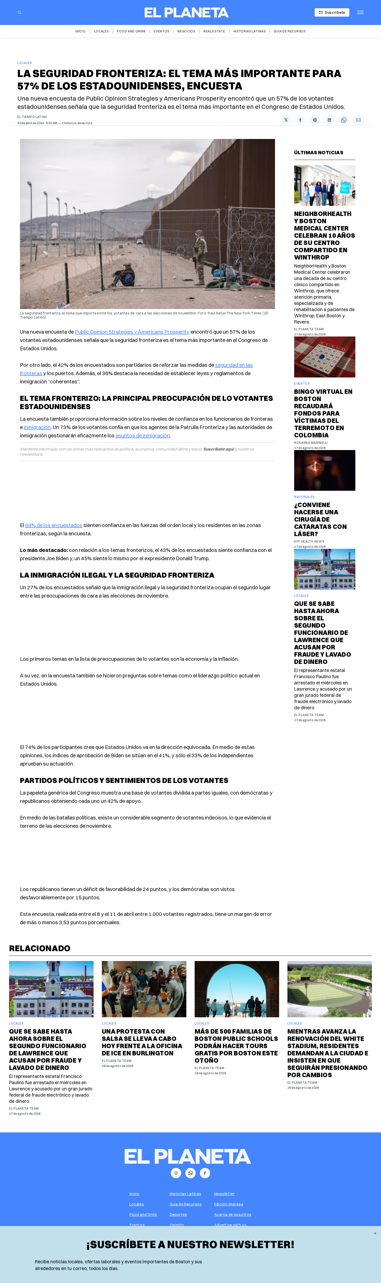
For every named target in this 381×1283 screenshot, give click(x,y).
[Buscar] (19, 12)
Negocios (186, 31)
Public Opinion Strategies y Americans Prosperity (132, 331)
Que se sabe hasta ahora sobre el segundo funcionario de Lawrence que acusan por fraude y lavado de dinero (322, 632)
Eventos (161, 31)
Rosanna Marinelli (311, 443)
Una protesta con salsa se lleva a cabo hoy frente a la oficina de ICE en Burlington (142, 1042)
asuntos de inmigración (143, 435)
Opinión (177, 1225)
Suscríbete (335, 12)
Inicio (80, 31)
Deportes (178, 1214)
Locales (101, 31)
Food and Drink (131, 31)
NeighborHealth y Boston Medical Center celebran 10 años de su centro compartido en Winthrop (324, 235)
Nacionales (304, 497)
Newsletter (224, 1193)
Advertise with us (230, 1225)
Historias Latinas (250, 31)
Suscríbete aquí (218, 449)
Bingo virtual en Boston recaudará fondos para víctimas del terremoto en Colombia (323, 413)
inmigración (37, 427)
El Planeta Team (309, 329)
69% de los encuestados (53, 525)
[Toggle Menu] (360, 12)
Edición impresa (228, 1204)
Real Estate (214, 31)
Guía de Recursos (289, 31)
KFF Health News (309, 541)
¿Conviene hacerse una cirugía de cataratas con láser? (320, 519)
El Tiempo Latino (32, 117)
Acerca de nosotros (233, 1214)
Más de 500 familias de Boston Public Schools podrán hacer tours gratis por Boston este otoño (236, 1045)
